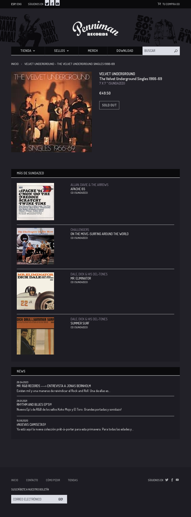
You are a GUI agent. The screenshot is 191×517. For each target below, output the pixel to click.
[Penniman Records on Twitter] (47, 3)
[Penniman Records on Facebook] (52, 3)
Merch (93, 51)
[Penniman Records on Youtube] (57, 3)
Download (124, 51)
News (21, 371)
